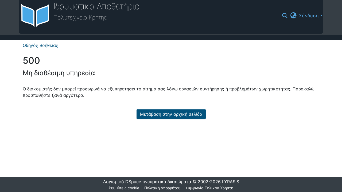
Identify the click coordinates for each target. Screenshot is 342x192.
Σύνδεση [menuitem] (309, 15)
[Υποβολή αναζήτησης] (285, 16)
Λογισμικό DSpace (122, 181)
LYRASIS (230, 181)
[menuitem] (293, 15)
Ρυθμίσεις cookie (124, 188)
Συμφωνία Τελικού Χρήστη (209, 188)
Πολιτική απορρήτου (162, 188)
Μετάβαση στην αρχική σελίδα (171, 114)
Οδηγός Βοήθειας (40, 45)
